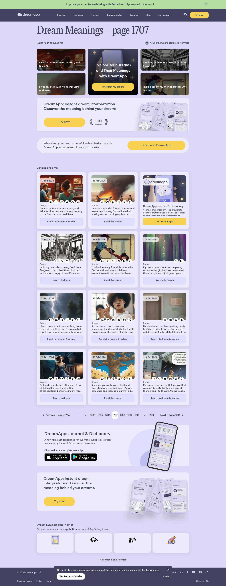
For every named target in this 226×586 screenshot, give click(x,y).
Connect (148, 4)
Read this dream (113, 221)
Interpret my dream (113, 86)
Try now (199, 15)
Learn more (152, 570)
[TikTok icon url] (206, 572)
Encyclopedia (114, 15)
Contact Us (202, 581)
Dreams (133, 15)
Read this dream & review (61, 221)
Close (166, 576)
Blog (148, 15)
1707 (115, 415)
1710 (137, 415)
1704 (92, 415)
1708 (122, 415)
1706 (107, 415)
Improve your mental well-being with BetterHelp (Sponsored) (103, 4)
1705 (100, 415)
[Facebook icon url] (187, 572)
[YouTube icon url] (193, 572)
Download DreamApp (156, 145)
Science (61, 15)
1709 (129, 415)
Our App (78, 15)
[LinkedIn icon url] (181, 572)
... (85, 415)
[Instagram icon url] (200, 572)
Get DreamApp (165, 221)
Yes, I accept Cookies (70, 576)
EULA (39, 581)
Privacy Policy (24, 581)
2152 (152, 415)
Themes (95, 15)
